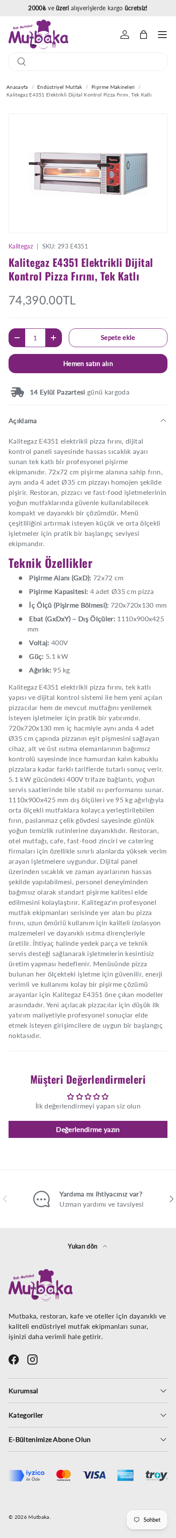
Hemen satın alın (88, 363)
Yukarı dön (84, 1246)
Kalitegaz (21, 246)
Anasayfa (17, 87)
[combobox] (88, 61)
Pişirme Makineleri (113, 87)
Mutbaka (38, 1517)
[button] (143, 34)
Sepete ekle (118, 337)
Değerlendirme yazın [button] (88, 1129)
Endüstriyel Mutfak (59, 87)
